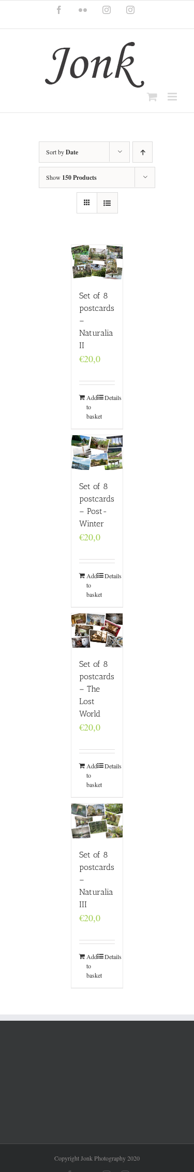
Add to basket (91, 406)
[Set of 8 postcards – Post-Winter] (97, 452)
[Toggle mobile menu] (173, 96)
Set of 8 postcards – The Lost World (96, 689)
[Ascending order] (142, 152)
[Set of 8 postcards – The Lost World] (97, 630)
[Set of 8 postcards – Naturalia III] (97, 821)
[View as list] (107, 203)
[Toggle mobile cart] (152, 96)
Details (110, 397)
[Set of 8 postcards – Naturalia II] (97, 262)
